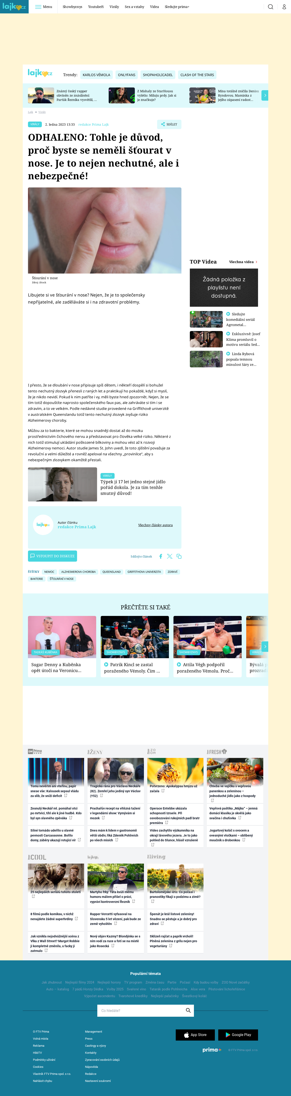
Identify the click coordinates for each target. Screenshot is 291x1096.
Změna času (155, 982)
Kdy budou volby (206, 982)
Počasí (185, 982)
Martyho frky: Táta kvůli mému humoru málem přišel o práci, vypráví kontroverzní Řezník (112, 897)
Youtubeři (96, 6)
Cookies (38, 1067)
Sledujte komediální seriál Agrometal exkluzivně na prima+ (240, 324)
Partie (172, 982)
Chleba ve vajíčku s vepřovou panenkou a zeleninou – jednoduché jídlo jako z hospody (232, 791)
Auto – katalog (57, 989)
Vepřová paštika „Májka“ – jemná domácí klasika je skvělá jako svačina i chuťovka (233, 813)
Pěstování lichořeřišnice (226, 989)
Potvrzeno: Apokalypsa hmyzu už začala (173, 788)
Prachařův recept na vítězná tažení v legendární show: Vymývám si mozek (115, 813)
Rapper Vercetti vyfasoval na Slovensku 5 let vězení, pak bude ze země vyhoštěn (115, 919)
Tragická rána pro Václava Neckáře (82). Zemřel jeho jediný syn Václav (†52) (115, 791)
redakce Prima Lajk (93, 124)
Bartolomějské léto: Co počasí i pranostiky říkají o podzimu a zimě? (175, 894)
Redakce (90, 1074)
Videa (154, 6)
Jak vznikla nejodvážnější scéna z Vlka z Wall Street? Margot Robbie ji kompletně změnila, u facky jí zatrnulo (55, 943)
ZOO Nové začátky (236, 982)
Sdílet (171, 125)
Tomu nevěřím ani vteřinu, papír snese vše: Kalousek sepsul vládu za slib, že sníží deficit (54, 791)
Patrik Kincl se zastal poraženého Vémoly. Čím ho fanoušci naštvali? (133, 668)
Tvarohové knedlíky (133, 996)
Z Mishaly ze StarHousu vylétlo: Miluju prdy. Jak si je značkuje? (156, 95)
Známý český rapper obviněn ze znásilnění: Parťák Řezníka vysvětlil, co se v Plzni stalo (77, 97)
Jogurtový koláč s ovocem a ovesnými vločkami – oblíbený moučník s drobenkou (231, 835)
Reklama (38, 1045)
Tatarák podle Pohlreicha (168, 989)
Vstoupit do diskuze (55, 556)
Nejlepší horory (109, 982)
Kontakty (90, 1052)
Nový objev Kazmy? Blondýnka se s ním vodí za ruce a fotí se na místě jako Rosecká (115, 941)
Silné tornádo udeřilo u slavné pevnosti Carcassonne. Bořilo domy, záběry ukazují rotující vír (53, 835)
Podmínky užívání (44, 1059)
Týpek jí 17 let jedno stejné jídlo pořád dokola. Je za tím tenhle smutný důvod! (133, 487)
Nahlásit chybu (42, 1081)
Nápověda (91, 1067)
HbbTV (37, 1052)
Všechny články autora (155, 525)
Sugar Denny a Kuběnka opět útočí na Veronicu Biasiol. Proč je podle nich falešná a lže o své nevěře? (58, 668)
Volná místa (40, 1038)
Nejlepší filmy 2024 (79, 982)
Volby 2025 (115, 989)
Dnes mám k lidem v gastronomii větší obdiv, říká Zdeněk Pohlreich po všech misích (114, 835)
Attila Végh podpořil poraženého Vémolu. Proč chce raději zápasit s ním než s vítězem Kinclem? (203, 668)
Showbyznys (72, 6)
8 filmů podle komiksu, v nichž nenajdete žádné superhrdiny (51, 916)
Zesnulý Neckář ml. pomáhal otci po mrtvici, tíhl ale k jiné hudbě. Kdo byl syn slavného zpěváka (56, 813)
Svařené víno (136, 989)
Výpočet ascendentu (99, 996)
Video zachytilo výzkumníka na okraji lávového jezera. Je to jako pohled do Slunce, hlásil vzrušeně (174, 835)
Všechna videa (242, 261)
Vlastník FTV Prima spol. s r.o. (52, 1074)
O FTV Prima (41, 1031)
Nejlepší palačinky (165, 996)
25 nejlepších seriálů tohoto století (55, 892)
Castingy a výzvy (95, 1045)
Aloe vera (198, 989)
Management (93, 1031)
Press (89, 1038)
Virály (114, 6)
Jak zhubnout (52, 982)
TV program (133, 982)
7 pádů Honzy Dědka (87, 989)
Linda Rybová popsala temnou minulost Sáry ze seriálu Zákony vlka (242, 361)
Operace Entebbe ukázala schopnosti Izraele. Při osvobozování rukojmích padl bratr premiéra (175, 816)
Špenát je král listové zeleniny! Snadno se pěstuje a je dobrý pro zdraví (173, 919)
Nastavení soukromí (98, 1081)
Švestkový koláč (194, 996)
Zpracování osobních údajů (102, 1059)
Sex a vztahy (134, 6)
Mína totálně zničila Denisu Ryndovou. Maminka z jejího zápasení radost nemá (238, 97)
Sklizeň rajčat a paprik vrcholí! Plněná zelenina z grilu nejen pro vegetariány (173, 941)
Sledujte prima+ (177, 6)
